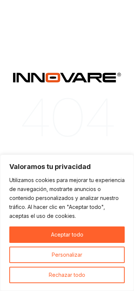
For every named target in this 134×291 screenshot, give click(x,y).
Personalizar (67, 254)
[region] (67, 222)
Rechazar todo (67, 275)
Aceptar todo (67, 234)
